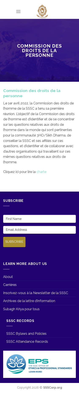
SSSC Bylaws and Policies (26, 334)
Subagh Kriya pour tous (21, 309)
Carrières (10, 285)
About (8, 277)
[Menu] (18, 11)
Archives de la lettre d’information (29, 301)
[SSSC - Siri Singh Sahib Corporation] (42, 11)
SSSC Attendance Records (27, 342)
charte (41, 172)
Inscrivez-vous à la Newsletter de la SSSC (35, 293)
